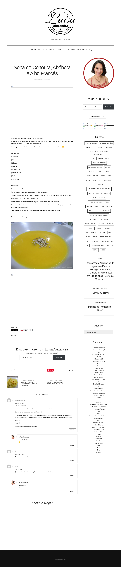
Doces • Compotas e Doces (99, 215)
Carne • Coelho (98, 375)
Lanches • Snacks (98, 395)
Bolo (98, 363)
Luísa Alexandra (24, 437)
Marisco (107, 228)
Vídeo (103, 250)
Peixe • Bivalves (99, 425)
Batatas (91, 171)
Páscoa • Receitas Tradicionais (98, 416)
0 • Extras (89, 147)
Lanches (98, 228)
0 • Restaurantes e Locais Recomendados (99, 153)
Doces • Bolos (107, 206)
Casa (51, 50)
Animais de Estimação (98, 350)
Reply (72, 429)
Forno (90, 228)
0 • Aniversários (91, 143)
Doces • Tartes (90, 224)
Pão (98, 413)
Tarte (98, 447)
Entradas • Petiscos (98, 393)
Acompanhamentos (99, 163)
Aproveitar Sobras (95, 167)
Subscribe (59, 357)
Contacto (82, 50)
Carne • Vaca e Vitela (93, 180)
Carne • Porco (106, 176)
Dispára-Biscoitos (99, 197)
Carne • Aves (99, 368)
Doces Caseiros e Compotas (99, 391)
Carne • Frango (92, 176)
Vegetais (98, 452)
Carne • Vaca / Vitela (98, 379)
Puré (86, 245)
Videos (71, 50)
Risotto (98, 441)
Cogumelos (99, 184)
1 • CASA (91, 158)
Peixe (95, 237)
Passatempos (98, 418)
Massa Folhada (91, 232)
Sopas (42, 61)
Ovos (88, 237)
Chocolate (108, 180)
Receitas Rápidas (98, 245)
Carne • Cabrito (98, 372)
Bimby (100, 171)
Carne (107, 171)
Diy (99, 386)
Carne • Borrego (99, 370)
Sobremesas (99, 443)
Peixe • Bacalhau (106, 237)
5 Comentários (18, 370)
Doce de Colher (100, 302)
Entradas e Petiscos (106, 224)
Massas (102, 232)
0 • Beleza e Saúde (106, 143)
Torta (98, 450)
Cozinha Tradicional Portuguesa (99, 189)
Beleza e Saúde (98, 359)
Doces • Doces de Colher (99, 219)
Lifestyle (61, 50)
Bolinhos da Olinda (100, 293)
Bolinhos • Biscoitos (100, 289)
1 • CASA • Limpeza (103, 158)
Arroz (107, 167)
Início (33, 50)
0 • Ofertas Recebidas (104, 147)
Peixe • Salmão (98, 432)
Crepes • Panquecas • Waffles (99, 193)
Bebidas (98, 356)
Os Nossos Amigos (99, 409)
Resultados (98, 438)
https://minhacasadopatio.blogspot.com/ (26, 426)
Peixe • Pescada (107, 241)
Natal (110, 232)
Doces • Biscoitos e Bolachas (99, 202)
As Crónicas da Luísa (98, 354)
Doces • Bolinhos (92, 206)
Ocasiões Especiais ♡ (99, 407)
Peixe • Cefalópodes (92, 241)
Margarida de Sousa (21, 400)
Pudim (99, 434)
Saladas (110, 245)
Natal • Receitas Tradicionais (98, 404)
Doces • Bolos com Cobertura (99, 210)
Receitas (42, 50)
